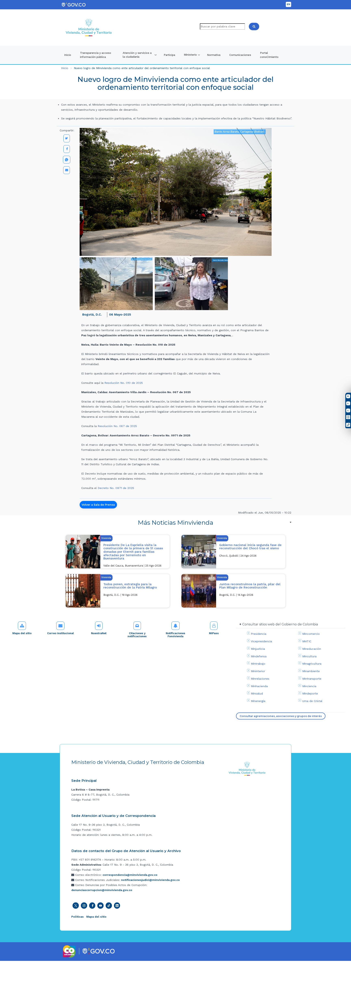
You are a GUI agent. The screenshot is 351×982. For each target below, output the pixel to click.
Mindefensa (258, 656)
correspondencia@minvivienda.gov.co (130, 874)
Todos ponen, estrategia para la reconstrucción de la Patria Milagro (130, 585)
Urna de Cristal (312, 701)
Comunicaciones (240, 54)
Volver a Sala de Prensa (98, 504)
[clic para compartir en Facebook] (66, 149)
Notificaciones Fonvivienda (175, 635)
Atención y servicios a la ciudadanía (137, 54)
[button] (116, 283)
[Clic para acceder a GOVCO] (98, 950)
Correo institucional (60, 633)
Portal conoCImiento (269, 54)
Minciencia (309, 686)
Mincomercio (311, 633)
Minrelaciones (260, 678)
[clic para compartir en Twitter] (66, 138)
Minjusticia (258, 648)
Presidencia (258, 633)
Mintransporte (311, 678)
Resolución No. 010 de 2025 (123, 382)
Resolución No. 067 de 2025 (117, 426)
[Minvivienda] (247, 768)
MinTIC (306, 641)
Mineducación (311, 648)
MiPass (214, 633)
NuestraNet (98, 633)
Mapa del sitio (21, 633)
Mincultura (309, 656)
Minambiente (311, 671)
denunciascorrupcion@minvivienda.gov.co (101, 890)
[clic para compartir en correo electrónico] (66, 170)
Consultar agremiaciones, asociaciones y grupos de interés (281, 716)
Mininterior (258, 671)
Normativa (213, 54)
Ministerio (190, 54)
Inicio (67, 54)
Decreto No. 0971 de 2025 (116, 488)
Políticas (77, 916)
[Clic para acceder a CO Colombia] (69, 951)
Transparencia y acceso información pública (95, 54)
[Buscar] (254, 26)
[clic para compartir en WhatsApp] (66, 159)
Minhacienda (259, 686)
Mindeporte (310, 693)
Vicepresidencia (261, 641)
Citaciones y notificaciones (137, 635)
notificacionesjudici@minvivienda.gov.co (150, 879)
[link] (175, 522)
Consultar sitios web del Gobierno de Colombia (280, 624)
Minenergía (258, 701)
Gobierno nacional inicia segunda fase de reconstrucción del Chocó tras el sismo (250, 546)
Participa (169, 54)
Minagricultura (311, 663)
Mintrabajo (258, 663)
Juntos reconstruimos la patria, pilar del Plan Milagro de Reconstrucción (250, 585)
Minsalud (257, 693)
